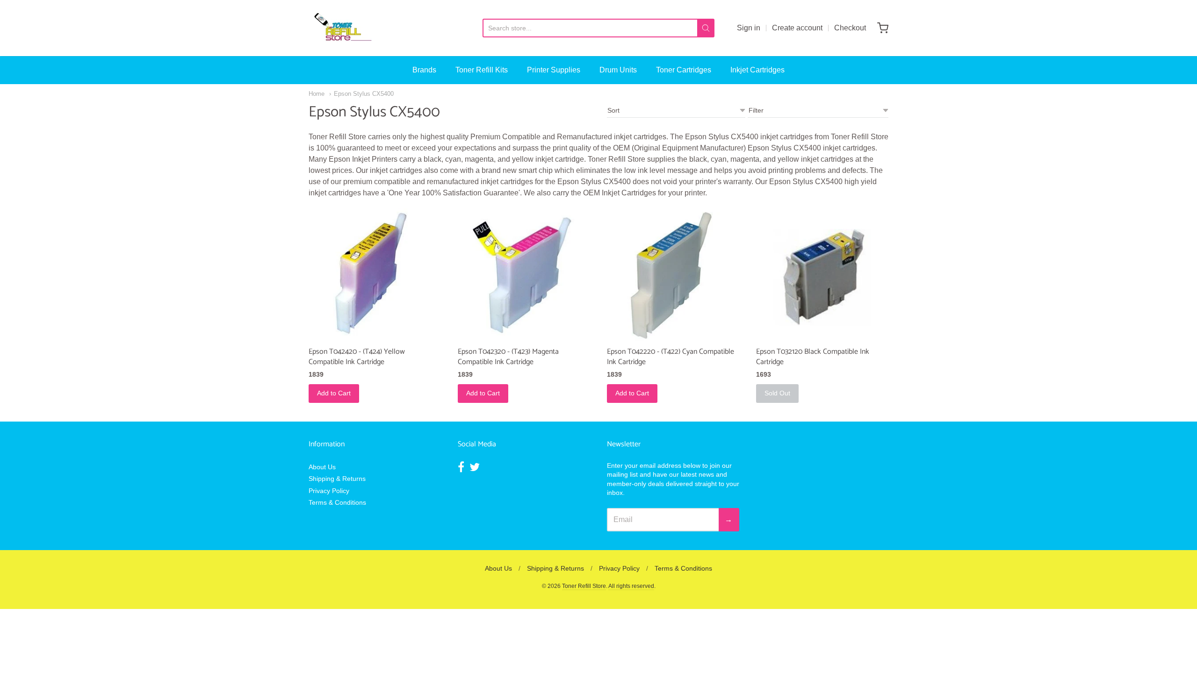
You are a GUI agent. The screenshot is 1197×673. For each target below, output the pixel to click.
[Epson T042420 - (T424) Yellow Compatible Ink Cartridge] (375, 274)
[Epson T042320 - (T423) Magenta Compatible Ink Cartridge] (524, 274)
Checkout (850, 28)
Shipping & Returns (337, 478)
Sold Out (777, 393)
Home (316, 93)
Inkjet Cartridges (757, 70)
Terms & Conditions (337, 502)
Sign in (748, 28)
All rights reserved (631, 586)
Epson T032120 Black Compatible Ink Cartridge (812, 356)
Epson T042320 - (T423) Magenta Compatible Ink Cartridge (508, 356)
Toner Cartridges (683, 70)
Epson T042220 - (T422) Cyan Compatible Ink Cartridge (670, 356)
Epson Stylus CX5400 (364, 93)
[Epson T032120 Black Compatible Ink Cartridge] (822, 274)
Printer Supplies (553, 70)
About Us (322, 467)
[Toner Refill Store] (342, 28)
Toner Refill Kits (481, 70)
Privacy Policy (329, 490)
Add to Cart (334, 393)
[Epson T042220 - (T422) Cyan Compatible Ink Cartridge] (673, 274)
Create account (797, 28)
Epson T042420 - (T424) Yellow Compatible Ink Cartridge (357, 356)
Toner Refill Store (584, 586)
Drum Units (618, 70)
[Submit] (705, 28)
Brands (424, 70)
